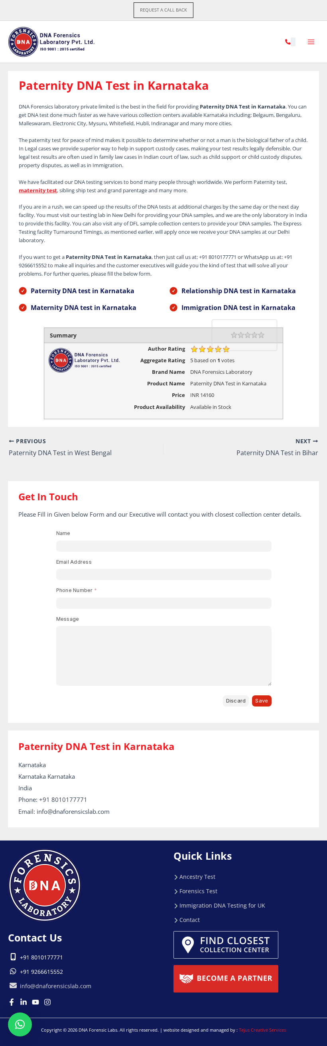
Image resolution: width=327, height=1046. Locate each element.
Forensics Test (198, 891)
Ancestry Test (197, 876)
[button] (163, 10)
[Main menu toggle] (311, 41)
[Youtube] (35, 1002)
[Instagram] (47, 1002)
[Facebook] (11, 1002)
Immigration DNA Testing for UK (222, 905)
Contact (189, 920)
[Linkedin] (23, 1002)
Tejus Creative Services (262, 1030)
